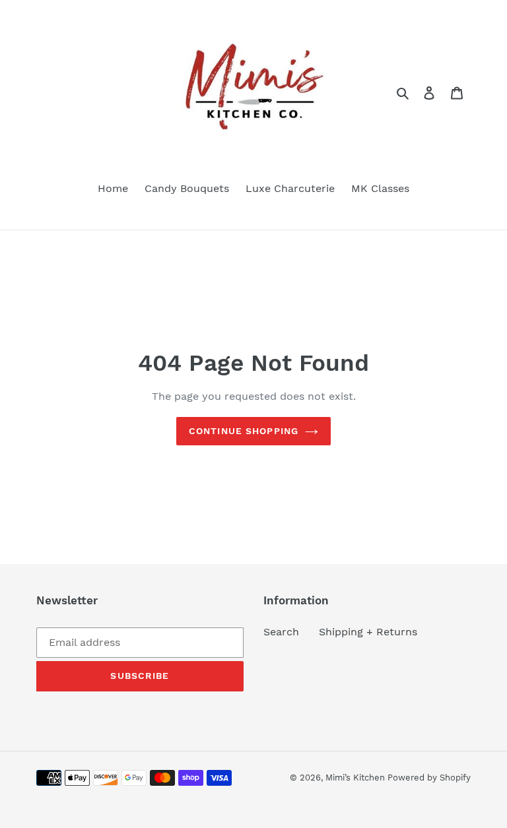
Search (281, 631)
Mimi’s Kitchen (356, 777)
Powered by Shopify (429, 777)
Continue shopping (243, 431)
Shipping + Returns (368, 631)
